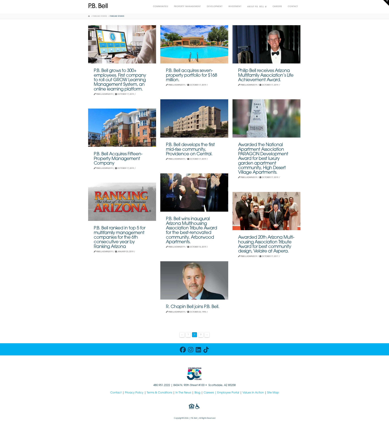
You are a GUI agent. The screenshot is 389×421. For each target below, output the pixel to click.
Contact (116, 393)
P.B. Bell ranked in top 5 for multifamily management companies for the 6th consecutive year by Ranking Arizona (119, 237)
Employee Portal (228, 393)
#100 (201, 385)
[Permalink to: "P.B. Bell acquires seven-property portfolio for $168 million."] (194, 44)
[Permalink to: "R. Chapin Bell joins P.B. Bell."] (194, 280)
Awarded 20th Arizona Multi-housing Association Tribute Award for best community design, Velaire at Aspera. (266, 244)
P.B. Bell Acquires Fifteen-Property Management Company (118, 159)
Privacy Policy (134, 393)
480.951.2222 (161, 385)
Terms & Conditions (159, 393)
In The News (183, 393)
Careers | (210, 393)
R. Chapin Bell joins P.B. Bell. (192, 307)
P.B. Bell (98, 6)
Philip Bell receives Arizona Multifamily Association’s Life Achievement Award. (265, 75)
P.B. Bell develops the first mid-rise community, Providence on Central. (190, 149)
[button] (386, 3)
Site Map (273, 393)
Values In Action (253, 393)
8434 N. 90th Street (185, 385)
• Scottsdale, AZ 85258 (220, 385)
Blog (197, 393)
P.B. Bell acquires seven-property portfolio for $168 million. (191, 75)
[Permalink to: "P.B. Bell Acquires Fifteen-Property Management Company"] (122, 128)
